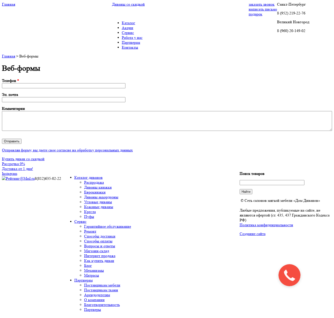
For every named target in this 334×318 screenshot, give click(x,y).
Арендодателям (97, 295)
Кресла (90, 211)
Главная (8, 56)
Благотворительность (102, 304)
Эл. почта (10, 94)
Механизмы (94, 270)
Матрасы (91, 275)
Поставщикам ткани (101, 290)
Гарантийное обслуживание (107, 226)
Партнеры (92, 309)
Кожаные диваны (98, 206)
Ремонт (90, 231)
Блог (88, 265)
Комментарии (13, 108)
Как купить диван (99, 260)
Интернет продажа (99, 255)
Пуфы (89, 216)
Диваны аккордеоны (101, 197)
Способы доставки (99, 236)
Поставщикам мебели (102, 285)
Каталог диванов (88, 177)
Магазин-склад (96, 251)
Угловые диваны (98, 202)
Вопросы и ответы (99, 246)
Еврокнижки (95, 192)
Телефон (10, 80)
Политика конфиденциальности (266, 225)
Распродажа (94, 182)
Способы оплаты (98, 241)
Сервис (80, 221)
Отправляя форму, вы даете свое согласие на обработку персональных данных (67, 150)
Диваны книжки (98, 187)
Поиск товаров (252, 173)
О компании (94, 299)
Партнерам (83, 280)
